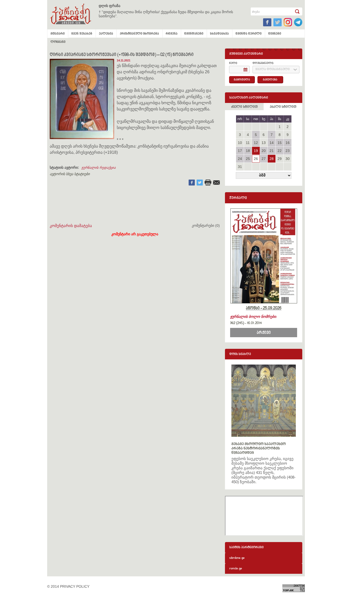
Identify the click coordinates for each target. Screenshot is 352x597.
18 (248, 151)
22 (280, 151)
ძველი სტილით (244, 107)
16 (288, 143)
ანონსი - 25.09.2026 (263, 308)
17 (240, 151)
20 (264, 151)
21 (272, 151)
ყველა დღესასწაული (272, 69)
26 (256, 159)
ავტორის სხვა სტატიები (70, 174)
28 (272, 159)
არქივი (264, 332)
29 (280, 159)
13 (264, 143)
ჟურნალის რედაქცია (98, 168)
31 (240, 167)
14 (272, 143)
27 (264, 159)
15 (280, 143)
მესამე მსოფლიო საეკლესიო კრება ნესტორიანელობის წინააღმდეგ (258, 448)
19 (256, 151)
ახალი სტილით (283, 107)
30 (288, 159)
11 (248, 143)
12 (256, 143)
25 (248, 159)
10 (240, 143)
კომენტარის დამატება (71, 225)
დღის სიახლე (240, 354)
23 (288, 151)
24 (240, 159)
